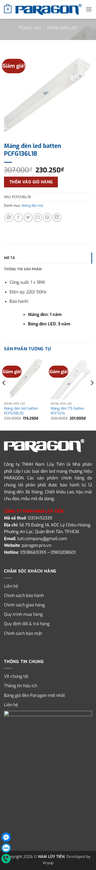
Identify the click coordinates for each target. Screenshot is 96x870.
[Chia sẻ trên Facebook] (18, 217)
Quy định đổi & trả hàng (27, 624)
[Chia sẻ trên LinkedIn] (57, 217)
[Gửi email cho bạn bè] (37, 217)
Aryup (48, 862)
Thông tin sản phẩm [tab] (23, 269)
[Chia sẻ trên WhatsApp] (9, 217)
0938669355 (33, 552)
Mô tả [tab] (9, 258)
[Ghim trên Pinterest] (47, 217)
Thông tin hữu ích (20, 686)
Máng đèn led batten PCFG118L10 (21, 411)
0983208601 (63, 552)
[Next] (92, 393)
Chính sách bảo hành (24, 595)
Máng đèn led (62, 28)
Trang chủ (29, 28)
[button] (7, 9)
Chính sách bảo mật (23, 633)
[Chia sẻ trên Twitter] (28, 217)
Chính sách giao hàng (24, 605)
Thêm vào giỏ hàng (31, 182)
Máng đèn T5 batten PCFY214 (67, 411)
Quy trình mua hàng (23, 614)
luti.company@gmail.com (42, 538)
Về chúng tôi (16, 676)
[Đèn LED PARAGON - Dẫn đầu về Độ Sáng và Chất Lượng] (48, 9)
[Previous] (4, 393)
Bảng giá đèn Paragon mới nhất (34, 695)
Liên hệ (11, 586)
